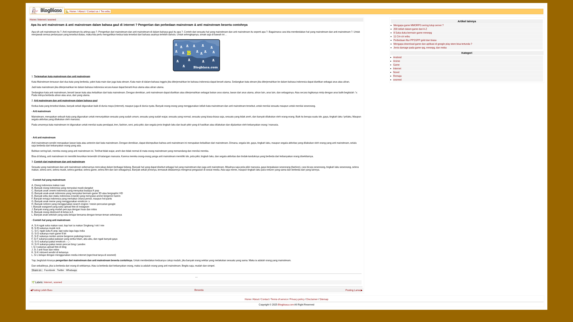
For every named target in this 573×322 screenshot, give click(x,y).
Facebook (49, 270)
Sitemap (323, 299)
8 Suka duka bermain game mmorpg (412, 32)
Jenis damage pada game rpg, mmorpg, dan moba (420, 47)
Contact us (92, 11)
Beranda (199, 290)
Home (73, 11)
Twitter (60, 270)
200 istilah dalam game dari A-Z (410, 29)
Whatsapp (71, 270)
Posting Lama (352, 290)
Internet (48, 282)
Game (396, 65)
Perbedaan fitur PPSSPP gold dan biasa (414, 40)
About (81, 11)
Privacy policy (297, 299)
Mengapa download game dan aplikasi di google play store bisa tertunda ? (432, 44)
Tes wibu (105, 11)
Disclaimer (312, 299)
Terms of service (279, 299)
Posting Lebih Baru (42, 290)
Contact (265, 299)
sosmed (58, 282)
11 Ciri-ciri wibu (401, 36)
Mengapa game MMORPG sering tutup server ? (418, 25)
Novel (396, 72)
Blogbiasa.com (286, 304)
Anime (396, 61)
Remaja (397, 76)
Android (397, 57)
